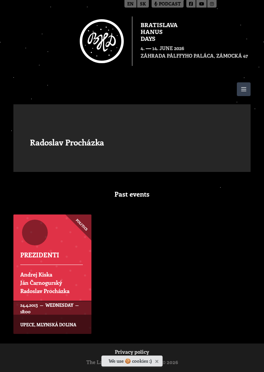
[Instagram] (212, 4)
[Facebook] (191, 4)
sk (143, 4)
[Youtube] (201, 4)
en (130, 4)
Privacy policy (132, 352)
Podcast (169, 4)
